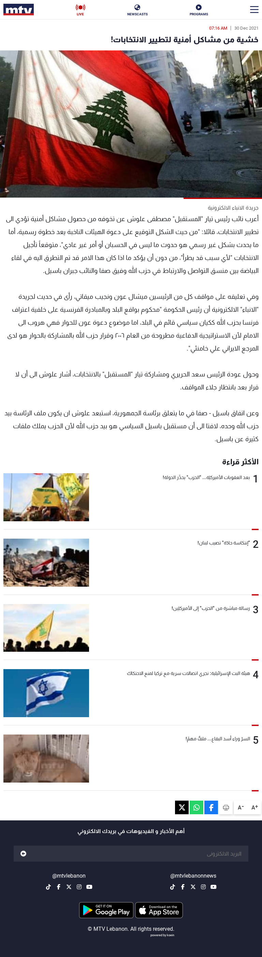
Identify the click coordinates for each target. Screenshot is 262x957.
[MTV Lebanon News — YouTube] (213, 887)
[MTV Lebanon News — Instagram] (203, 887)
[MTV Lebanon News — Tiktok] (173, 887)
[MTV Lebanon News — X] (193, 887)
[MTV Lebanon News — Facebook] (183, 887)
